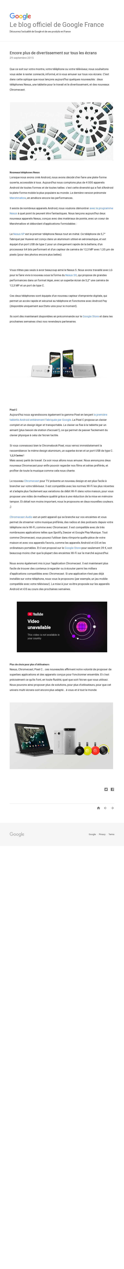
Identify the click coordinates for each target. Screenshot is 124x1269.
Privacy (102, 834)
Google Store (90, 316)
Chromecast (31, 481)
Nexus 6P (19, 234)
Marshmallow (18, 198)
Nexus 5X (71, 275)
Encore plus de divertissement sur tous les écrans (53, 53)
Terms (111, 834)
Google (92, 834)
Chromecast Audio (21, 517)
